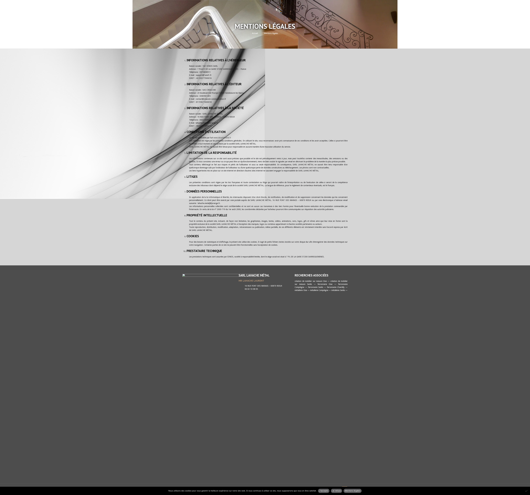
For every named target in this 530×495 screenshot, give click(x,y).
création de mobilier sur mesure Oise (311, 281)
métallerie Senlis (338, 290)
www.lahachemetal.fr (222, 138)
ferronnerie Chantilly (335, 287)
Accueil (255, 33)
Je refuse (336, 491)
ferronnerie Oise (325, 284)
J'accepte (323, 491)
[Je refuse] (526, 490)
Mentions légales (271, 33)
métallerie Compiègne (319, 290)
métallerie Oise (301, 290)
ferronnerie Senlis (315, 287)
